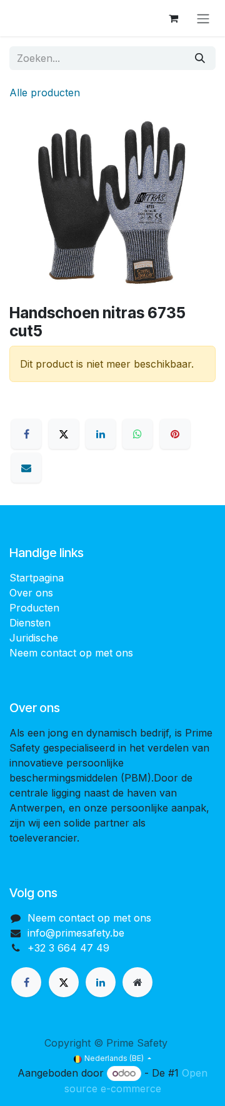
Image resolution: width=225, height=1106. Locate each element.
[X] (64, 434)
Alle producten (44, 92)
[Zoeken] (200, 58)
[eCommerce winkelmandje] (173, 18)
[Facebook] (26, 434)
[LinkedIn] (101, 434)
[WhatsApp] (137, 434)
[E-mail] (26, 468)
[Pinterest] (175, 434)
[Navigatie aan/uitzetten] (203, 18)
